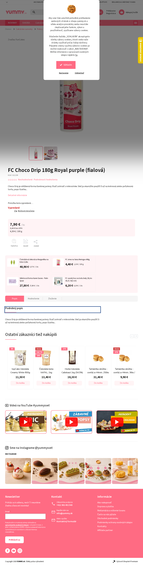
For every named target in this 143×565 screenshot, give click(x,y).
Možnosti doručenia (25, 211)
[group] (19, 368)
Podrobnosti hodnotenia (44, 179)
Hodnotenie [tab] (32, 298)
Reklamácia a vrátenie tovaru (122, 2)
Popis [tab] (13, 298)
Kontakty (100, 526)
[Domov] (8, 29)
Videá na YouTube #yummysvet (29, 405)
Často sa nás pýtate (105, 514)
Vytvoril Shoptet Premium (126, 561)
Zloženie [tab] (51, 298)
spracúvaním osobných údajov (16, 525)
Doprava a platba (104, 506)
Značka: (15, 39)
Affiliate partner (104, 530)
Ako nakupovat (39, 2)
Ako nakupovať (103, 502)
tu (75, 55)
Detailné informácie (16, 195)
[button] (19, 383)
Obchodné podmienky (106, 518)
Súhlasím (67, 64)
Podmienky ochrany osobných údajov (113, 522)
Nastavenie (62, 73)
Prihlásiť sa (13, 539)
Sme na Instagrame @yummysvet (30, 448)
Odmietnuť (78, 73)
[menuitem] (11, 23)
